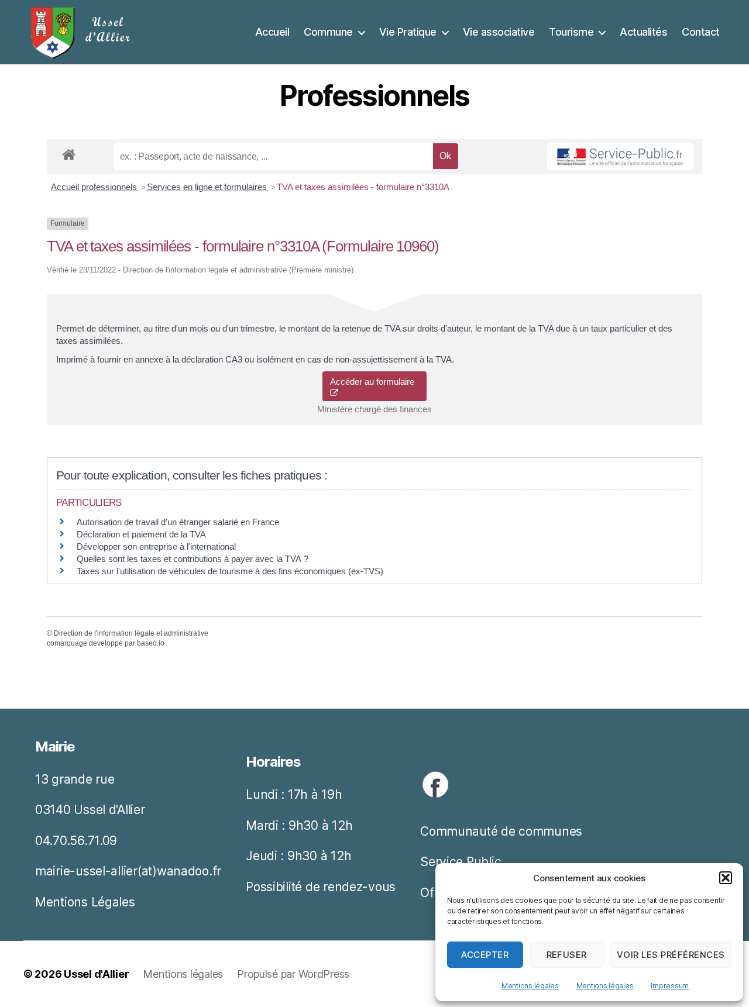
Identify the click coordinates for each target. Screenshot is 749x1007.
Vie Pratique (408, 32)
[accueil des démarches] (69, 152)
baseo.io (150, 643)
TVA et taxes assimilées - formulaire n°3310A (363, 187)
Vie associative (499, 32)
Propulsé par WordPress (293, 974)
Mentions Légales (85, 902)
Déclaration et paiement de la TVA (141, 534)
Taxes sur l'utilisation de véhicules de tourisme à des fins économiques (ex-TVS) (230, 571)
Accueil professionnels (95, 187)
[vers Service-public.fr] (620, 156)
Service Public (460, 861)
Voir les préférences (671, 954)
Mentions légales (530, 985)
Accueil (272, 32)
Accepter (485, 954)
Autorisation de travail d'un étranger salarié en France (178, 522)
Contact (701, 32)
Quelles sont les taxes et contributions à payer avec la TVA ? (192, 559)
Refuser (567, 954)
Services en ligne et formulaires (208, 187)
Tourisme (571, 32)
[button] (725, 878)
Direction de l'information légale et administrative (131, 633)
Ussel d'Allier (96, 974)
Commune (328, 32)
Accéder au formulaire (374, 382)
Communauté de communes (501, 831)
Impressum (670, 985)
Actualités (643, 32)
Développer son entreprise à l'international (156, 546)
